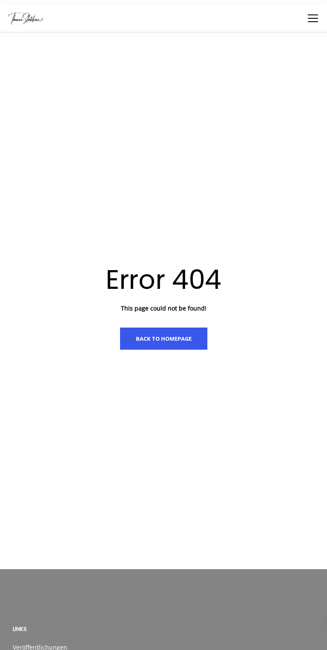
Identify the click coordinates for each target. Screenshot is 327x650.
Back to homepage (164, 338)
